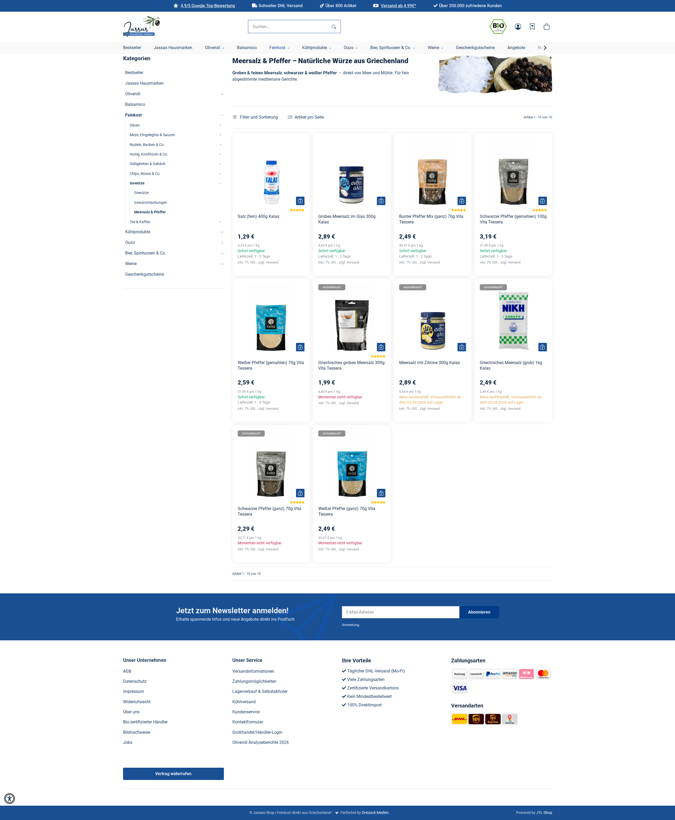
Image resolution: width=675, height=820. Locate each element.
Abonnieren (479, 612)
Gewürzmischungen (150, 202)
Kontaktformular (247, 721)
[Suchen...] (334, 26)
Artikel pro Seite (309, 117)
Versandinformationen (253, 671)
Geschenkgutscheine (144, 274)
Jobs (127, 742)
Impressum (133, 691)
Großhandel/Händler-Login (257, 732)
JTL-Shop (544, 812)
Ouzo (130, 242)
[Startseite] (141, 26)
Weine (131, 263)
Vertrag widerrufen (173, 773)
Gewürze (137, 183)
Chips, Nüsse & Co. (145, 173)
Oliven (135, 125)
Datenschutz (135, 681)
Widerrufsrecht (136, 701)
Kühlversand (244, 701)
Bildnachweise (136, 732)
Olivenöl (132, 93)
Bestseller (134, 72)
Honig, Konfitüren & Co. (149, 154)
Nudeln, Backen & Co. (147, 145)
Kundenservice (246, 711)
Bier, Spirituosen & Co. (145, 253)
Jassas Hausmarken (144, 83)
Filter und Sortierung (258, 117)
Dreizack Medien (375, 812)
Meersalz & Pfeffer (150, 212)
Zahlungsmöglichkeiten (254, 681)
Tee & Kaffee (140, 222)
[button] (518, 26)
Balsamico (135, 104)
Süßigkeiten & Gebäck (147, 164)
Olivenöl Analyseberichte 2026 (260, 742)
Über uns (131, 711)
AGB (127, 671)
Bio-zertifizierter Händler (145, 721)
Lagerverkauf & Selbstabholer (260, 691)
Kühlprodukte (137, 231)
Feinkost (133, 115)
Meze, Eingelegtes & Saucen (152, 135)
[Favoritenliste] (532, 26)
